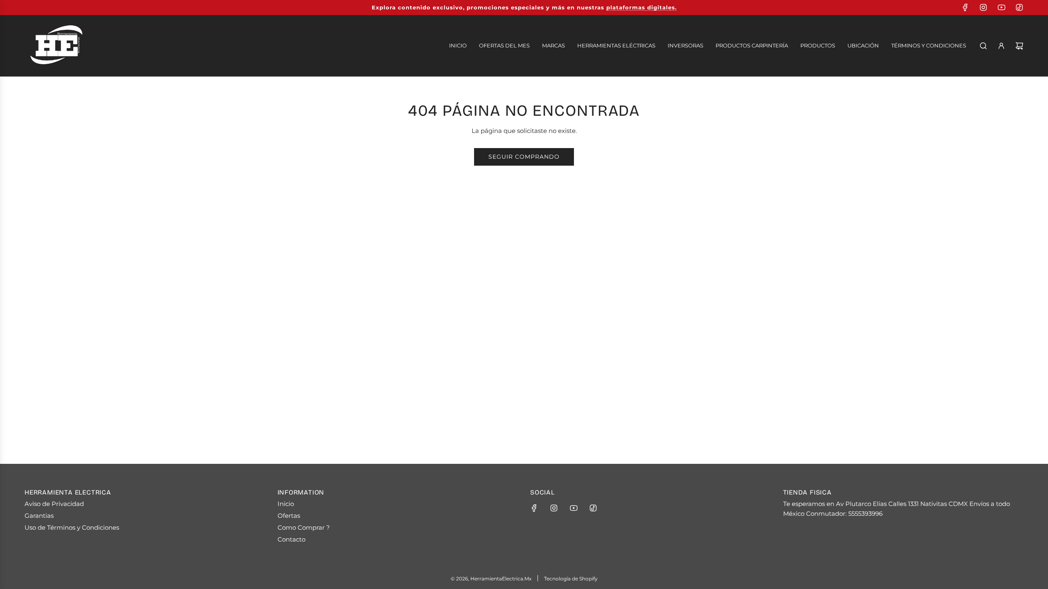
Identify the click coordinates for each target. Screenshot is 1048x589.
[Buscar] (983, 46)
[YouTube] (1001, 7)
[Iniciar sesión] (1001, 46)
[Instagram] (983, 7)
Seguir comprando (524, 156)
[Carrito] (1019, 46)
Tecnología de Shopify (571, 579)
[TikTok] (1019, 7)
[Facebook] (965, 7)
